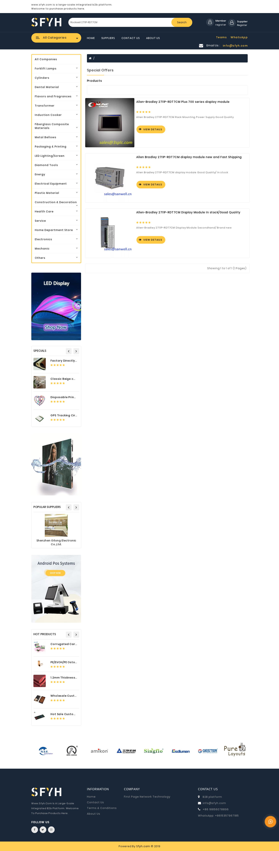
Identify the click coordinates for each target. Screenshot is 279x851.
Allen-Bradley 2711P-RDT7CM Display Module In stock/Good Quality (188, 212)
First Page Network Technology (147, 797)
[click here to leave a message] (270, 821)
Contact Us (130, 38)
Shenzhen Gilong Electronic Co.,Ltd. (56, 542)
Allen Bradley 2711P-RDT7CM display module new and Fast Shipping (189, 157)
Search (182, 22)
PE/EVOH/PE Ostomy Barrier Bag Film (77, 662)
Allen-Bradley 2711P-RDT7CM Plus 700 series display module (183, 102)
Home (91, 38)
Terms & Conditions (102, 808)
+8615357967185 (227, 815)
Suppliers (108, 38)
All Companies (46, 59)
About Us (153, 38)
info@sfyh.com (214, 803)
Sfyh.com (143, 846)
